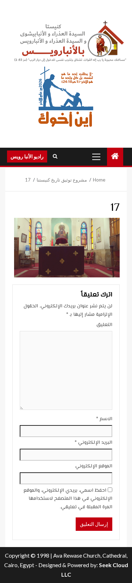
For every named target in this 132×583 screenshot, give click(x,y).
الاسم (104, 419)
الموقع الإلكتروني (93, 466)
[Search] (55, 156)
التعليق (104, 325)
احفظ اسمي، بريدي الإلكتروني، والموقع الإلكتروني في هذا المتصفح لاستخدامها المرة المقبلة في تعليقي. (68, 499)
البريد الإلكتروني (93, 443)
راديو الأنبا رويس (27, 156)
